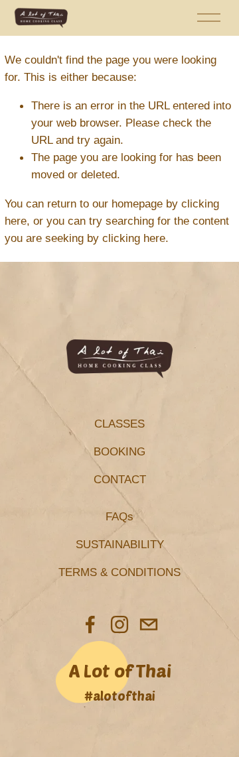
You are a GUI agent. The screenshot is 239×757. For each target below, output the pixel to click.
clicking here (133, 238)
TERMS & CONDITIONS (119, 572)
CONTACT (120, 479)
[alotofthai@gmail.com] (148, 624)
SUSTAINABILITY (120, 544)
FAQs (119, 516)
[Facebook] (90, 624)
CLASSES (119, 423)
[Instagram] (119, 624)
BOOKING (119, 451)
